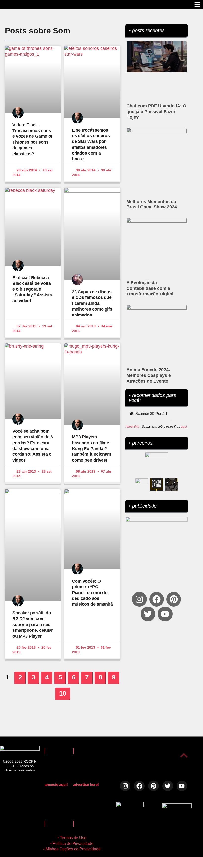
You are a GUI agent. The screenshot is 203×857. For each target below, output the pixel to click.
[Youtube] (165, 614)
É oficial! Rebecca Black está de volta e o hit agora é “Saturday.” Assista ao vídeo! (32, 289)
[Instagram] (139, 599)
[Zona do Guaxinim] (171, 484)
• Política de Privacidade (71, 843)
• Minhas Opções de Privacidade (72, 849)
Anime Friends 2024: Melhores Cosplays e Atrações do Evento (149, 375)
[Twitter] (148, 614)
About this (132, 426)
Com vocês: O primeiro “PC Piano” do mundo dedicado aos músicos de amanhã (92, 593)
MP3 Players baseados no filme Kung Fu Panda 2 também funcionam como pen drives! (91, 448)
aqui (184, 426)
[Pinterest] (173, 599)
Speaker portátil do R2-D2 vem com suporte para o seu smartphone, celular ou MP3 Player (32, 624)
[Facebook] (156, 599)
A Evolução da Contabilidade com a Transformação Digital (150, 288)
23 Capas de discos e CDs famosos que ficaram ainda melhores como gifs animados (92, 303)
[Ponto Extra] (156, 484)
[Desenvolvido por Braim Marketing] (177, 806)
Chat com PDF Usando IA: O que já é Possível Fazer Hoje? (156, 111)
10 (64, 692)
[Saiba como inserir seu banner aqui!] (141, 484)
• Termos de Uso (71, 838)
